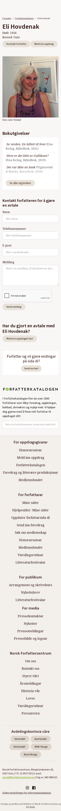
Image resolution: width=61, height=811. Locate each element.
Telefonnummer (14, 229)
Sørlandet (19, 739)
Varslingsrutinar (30, 555)
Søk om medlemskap (30, 532)
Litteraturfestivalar (30, 562)
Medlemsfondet (30, 480)
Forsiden (6, 18)
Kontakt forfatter (16, 44)
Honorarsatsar (30, 450)
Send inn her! (31, 368)
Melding (8, 262)
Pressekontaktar (30, 616)
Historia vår (30, 691)
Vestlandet (19, 747)
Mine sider (30, 502)
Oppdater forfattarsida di (30, 517)
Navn (6, 212)
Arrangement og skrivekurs (30, 585)
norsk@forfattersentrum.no (18, 777)
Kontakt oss (31, 668)
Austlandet (40, 739)
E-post (7, 245)
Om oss (30, 661)
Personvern (30, 713)
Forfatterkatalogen (24, 18)
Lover (30, 698)
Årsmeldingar (30, 683)
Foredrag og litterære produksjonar (30, 472)
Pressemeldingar (30, 631)
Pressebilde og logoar (30, 638)
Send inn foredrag (30, 525)
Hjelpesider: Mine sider (30, 510)
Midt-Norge (41, 747)
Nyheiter (30, 623)
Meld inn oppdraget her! (19, 338)
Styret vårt (30, 676)
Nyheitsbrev (30, 592)
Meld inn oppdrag (44, 44)
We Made (30, 806)
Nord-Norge (30, 754)
